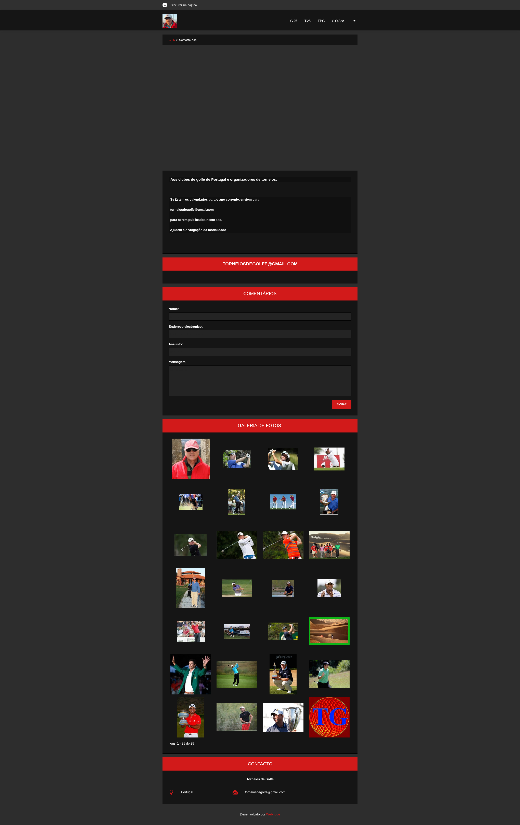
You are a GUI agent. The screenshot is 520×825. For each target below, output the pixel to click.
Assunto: (176, 344)
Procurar (164, 5)
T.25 (307, 21)
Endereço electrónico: (186, 326)
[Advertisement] (260, 81)
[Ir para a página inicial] (169, 23)
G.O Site (338, 21)
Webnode (273, 814)
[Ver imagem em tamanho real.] (190, 459)
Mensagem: (177, 362)
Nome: (174, 309)
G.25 (293, 21)
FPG (321, 21)
